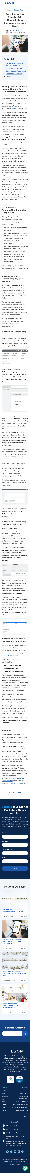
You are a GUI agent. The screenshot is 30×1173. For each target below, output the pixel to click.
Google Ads (18, 10)
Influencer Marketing (20, 1104)
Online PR (24, 1116)
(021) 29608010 (12, 1129)
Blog (3, 1107)
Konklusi (9, 77)
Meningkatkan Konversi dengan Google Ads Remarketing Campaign (14, 65)
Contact (5, 1110)
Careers (4, 1104)
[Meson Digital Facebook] (11, 1151)
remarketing (15, 108)
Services (5, 1096)
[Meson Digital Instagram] (7, 1151)
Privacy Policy (15, 1164)
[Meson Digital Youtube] (22, 1151)
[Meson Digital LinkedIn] (15, 1151)
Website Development (20, 1107)
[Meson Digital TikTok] (19, 1151)
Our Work (4, 1100)
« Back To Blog (15, 793)
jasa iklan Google (17, 783)
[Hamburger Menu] (26, 3)
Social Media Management (23, 1097)
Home (9, 10)
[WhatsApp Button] (25, 1168)
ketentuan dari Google (10, 655)
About (4, 1093)
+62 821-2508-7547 (13, 1125)
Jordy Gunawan (15, 30)
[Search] (25, 1033)
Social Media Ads (22, 1101)
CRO (26, 1113)
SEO (26, 1090)
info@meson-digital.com (15, 1133)
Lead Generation (22, 1110)
